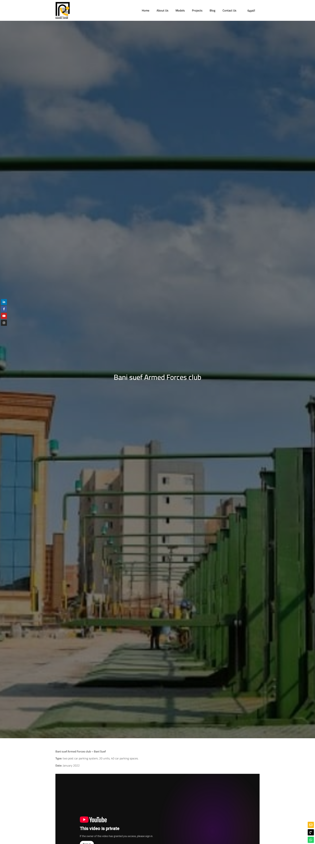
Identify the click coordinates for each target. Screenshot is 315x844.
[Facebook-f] (4, 309)
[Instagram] (4, 323)
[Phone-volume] (311, 832)
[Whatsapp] (311, 840)
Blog (212, 10)
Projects (197, 10)
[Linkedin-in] (4, 302)
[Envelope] (311, 825)
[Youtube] (4, 316)
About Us (162, 10)
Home (145, 10)
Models (180, 10)
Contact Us (229, 10)
